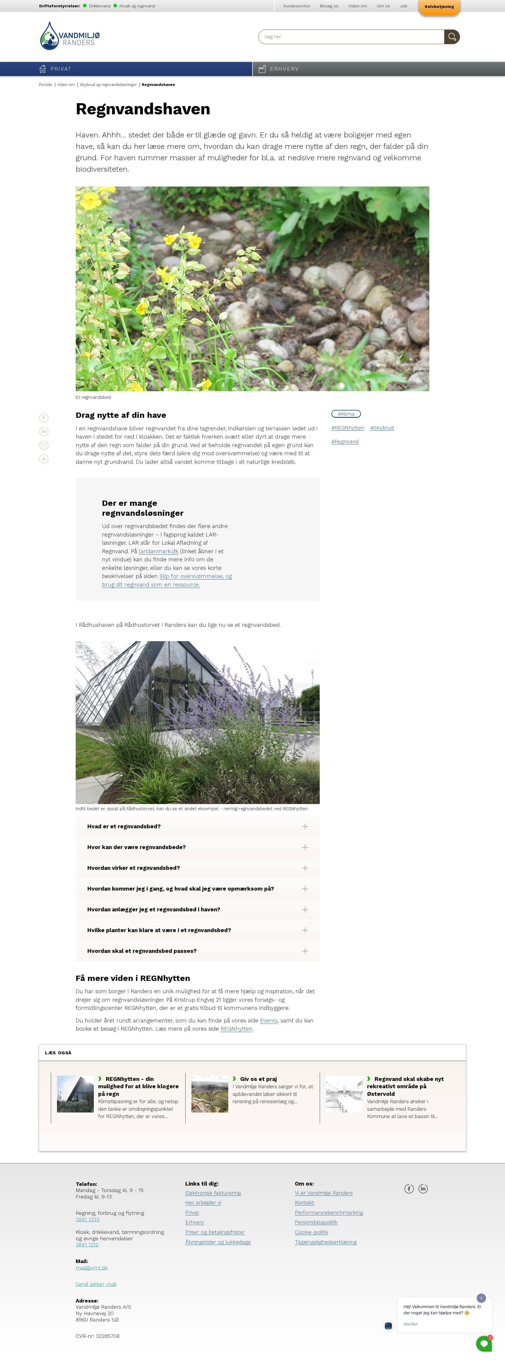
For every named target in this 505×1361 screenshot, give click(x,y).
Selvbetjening (439, 6)
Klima (347, 414)
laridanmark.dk (158, 551)
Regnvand (347, 441)
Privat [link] (61, 68)
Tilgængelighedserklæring (326, 1242)
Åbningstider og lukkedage (218, 1242)
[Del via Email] (44, 445)
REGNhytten (349, 428)
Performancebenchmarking (329, 1212)
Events (269, 1020)
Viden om (357, 6)
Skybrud (383, 428)
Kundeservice (296, 6)
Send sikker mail (96, 1284)
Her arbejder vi (203, 1202)
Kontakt (304, 1202)
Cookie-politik (311, 1232)
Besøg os (329, 6)
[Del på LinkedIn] (44, 431)
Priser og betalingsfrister (215, 1232)
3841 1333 (87, 1219)
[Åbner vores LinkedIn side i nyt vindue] (423, 1189)
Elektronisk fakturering (213, 1193)
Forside (45, 84)
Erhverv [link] (284, 68)
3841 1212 (87, 1244)
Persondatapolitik (316, 1222)
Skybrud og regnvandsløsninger (108, 84)
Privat (192, 1212)
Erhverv (194, 1222)
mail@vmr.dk (92, 1268)
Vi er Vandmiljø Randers (324, 1193)
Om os (383, 6)
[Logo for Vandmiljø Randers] (70, 37)
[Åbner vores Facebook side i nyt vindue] (409, 1189)
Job (403, 6)
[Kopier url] (44, 459)
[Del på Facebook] (44, 417)
